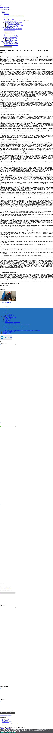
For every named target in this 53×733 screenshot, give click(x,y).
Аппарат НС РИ (7, 18)
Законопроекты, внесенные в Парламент (11, 32)
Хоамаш (3, 12)
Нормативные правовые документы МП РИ (14, 24)
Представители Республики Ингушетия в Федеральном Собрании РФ (16, 20)
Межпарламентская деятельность (12, 40)
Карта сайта (2, 728)
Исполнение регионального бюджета (10, 37)
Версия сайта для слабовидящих (8, 712)
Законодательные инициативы (9, 33)
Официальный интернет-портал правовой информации (12, 724)
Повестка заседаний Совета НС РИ (10, 35)
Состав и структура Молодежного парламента (14, 25)
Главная (3, 11)
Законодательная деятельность (7, 27)
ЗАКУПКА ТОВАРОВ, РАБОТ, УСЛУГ (11, 45)
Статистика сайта (8, 728)
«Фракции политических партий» (10, 17)
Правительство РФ (5, 722)
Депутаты (6, 15)
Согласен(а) (2, 732)
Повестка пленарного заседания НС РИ (11, 36)
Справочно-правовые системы (9, 34)
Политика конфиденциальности (5, 715)
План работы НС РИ (7, 44)
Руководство (6, 14)
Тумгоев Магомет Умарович (5, 302)
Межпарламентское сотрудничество (10, 38)
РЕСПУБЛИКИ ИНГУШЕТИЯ (5, 9)
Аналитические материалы (7, 41)
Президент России (5, 719)
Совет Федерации (5, 720)
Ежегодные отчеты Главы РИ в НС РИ (11, 42)
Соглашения (8, 39)
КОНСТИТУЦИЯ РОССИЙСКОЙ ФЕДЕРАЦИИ (13, 28)
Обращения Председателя (5, 306)
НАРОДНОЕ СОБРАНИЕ (4, 7)
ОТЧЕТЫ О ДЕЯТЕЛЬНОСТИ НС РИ (11, 43)
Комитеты (6, 16)
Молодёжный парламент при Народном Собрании (13, 22)
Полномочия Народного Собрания (10, 21)
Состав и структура (5, 13)
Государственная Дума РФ (6, 721)
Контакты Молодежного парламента (12, 26)
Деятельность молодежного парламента (13, 23)
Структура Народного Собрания (10, 19)
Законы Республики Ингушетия (9, 30)
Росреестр (4, 725)
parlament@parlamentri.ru (6, 588)
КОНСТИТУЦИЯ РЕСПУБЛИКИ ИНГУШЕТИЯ (13, 29)
